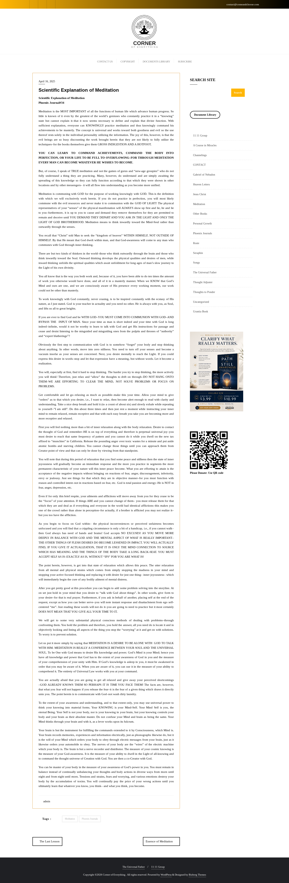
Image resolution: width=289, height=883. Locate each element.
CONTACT (199, 164)
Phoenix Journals (90, 818)
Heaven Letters (201, 184)
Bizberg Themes (197, 874)
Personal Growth (202, 223)
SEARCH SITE (202, 80)
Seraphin (198, 253)
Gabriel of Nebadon (204, 174)
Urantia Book (200, 311)
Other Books (200, 213)
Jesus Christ (199, 194)
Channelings (200, 155)
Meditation (70, 818)
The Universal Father (205, 272)
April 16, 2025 (47, 81)
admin (46, 801)
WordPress (166, 874)
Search (238, 92)
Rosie (196, 243)
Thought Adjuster (203, 282)
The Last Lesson (50, 841)
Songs (196, 262)
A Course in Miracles (204, 145)
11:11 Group (200, 135)
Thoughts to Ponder (204, 292)
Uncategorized (201, 301)
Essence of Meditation (159, 841)
